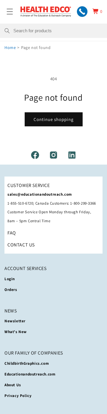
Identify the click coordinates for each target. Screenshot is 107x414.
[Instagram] (53, 155)
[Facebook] (35, 155)
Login (9, 278)
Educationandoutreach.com (29, 374)
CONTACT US (21, 245)
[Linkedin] (72, 155)
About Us (12, 384)
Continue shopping (54, 119)
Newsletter (15, 320)
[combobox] (58, 31)
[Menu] (9, 11)
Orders (10, 289)
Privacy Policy (18, 395)
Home (10, 47)
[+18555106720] (82, 11)
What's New (15, 331)
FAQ (11, 233)
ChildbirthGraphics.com (26, 363)
